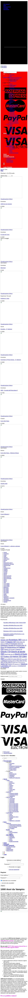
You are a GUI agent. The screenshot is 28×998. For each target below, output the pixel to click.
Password (7, 864)
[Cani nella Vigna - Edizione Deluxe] (11, 445)
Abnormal (3, 267)
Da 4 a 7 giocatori (13, 120)
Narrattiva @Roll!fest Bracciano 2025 (12, 625)
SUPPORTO (9, 124)
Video (10, 150)
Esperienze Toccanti (8, 564)
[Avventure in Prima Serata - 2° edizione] (11, 353)
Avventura (11, 94)
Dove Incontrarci (13, 143)
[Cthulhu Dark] (11, 477)
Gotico (10, 98)
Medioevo (5, 587)
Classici (5, 557)
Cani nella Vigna (5, 421)
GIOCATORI (9, 108)
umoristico (6, 599)
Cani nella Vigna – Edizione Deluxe (10, 453)
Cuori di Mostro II (5, 514)
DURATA (8, 103)
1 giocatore (12, 110)
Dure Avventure (13, 138)
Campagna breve (13, 106)
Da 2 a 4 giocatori (13, 115)
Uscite (10, 145)
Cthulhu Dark (4, 483)
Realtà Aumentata (13, 152)
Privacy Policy (12, 80)
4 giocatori (12, 112)
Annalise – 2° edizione (6, 329)
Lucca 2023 (6, 583)
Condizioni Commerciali (15, 77)
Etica (10, 95)
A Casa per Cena (5, 234)
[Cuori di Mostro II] (11, 508)
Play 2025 (6, 591)
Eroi (4, 561)
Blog (4, 5)
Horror (10, 99)
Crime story (12, 100)
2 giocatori (12, 111)
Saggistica (12, 86)
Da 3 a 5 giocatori (13, 117)
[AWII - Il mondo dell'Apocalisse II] (11, 384)
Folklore (5, 570)
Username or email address (14, 860)
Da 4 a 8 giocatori (13, 121)
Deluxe (11, 126)
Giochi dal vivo (7, 577)
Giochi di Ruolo (7, 578)
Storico (11, 102)
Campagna (12, 107)
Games (5, 573)
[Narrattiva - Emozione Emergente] (4, 66)
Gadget (11, 129)
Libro (10, 130)
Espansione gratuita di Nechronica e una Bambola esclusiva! (13, 634)
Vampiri (5, 601)
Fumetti (5, 572)
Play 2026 (6, 592)
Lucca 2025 (6, 586)
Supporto (8, 159)
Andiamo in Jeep (5, 298)
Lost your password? (14, 869)
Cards (5, 555)
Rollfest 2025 (16, 662)
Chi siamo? (6, 4)
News (4, 133)
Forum (10, 151)
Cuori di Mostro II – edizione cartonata (10, 546)
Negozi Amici (7, 6)
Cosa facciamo (7, 72)
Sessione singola (13, 104)
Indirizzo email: (5, 676)
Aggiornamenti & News (15, 136)
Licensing (11, 87)
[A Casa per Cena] (11, 228)
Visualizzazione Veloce (6, 199)
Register (3, 885)
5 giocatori (12, 113)
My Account (6, 751)
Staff (10, 76)
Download (6, 155)
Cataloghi (11, 147)
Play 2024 (6, 590)
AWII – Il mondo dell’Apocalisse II (9, 390)
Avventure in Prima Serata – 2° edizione (11, 359)
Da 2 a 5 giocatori (13, 116)
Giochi (10, 84)
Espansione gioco (13, 128)
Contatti (5, 8)
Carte (10, 125)
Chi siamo (11, 74)
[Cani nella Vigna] (11, 414)
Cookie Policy (12, 81)
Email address (5, 875)
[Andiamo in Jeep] (11, 292)
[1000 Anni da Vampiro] (11, 197)
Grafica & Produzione (14, 89)
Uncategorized (7, 600)
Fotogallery (12, 149)
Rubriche (8, 134)
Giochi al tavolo (7, 575)
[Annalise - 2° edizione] (11, 323)
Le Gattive (11, 139)
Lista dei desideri (7, 753)
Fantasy (11, 97)
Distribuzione (9, 160)
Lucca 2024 (6, 585)
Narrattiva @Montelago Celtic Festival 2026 (14, 622)
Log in (19, 867)
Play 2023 (6, 588)
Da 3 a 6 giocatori (13, 119)
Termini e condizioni (14, 78)
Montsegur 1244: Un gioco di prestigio (13, 631)
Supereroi (5, 596)
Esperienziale (6, 565)
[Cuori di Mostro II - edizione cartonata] (11, 538)
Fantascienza (6, 568)
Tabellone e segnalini (14, 132)
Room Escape (12, 85)
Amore (11, 93)
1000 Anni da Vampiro (6, 204)
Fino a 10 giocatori (14, 123)
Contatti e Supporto (8, 156)
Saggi (5, 154)
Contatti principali (10, 158)
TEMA (8, 91)
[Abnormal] (11, 260)
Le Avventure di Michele (15, 137)
